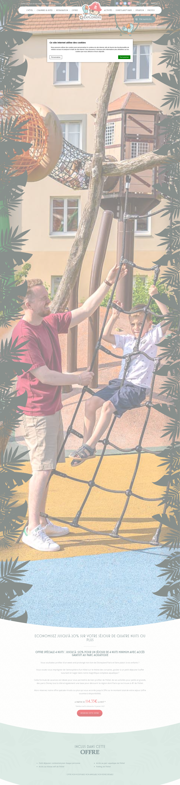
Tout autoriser (124, 57)
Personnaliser (55, 57)
